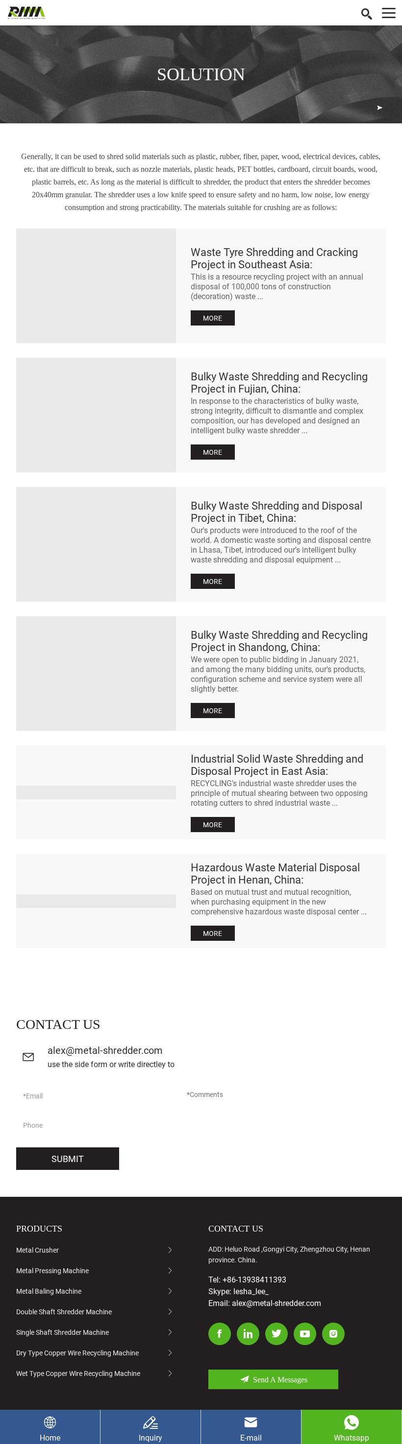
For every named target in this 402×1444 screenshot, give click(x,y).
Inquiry (150, 1438)
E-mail (251, 1438)
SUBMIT (67, 1159)
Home (50, 1438)
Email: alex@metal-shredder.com (264, 1303)
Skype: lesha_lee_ (238, 1291)
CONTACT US (235, 1229)
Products (39, 1229)
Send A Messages (280, 1379)
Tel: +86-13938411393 (247, 1279)
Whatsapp (351, 1438)
